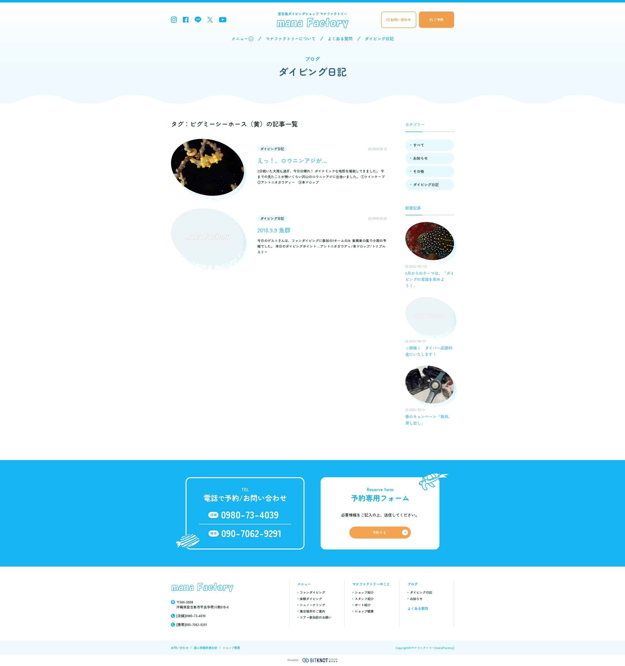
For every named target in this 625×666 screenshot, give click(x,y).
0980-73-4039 (250, 514)
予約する (379, 532)
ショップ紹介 (364, 592)
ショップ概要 (364, 611)
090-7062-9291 (251, 533)
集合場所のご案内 (312, 611)
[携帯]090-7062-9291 (191, 624)
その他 (418, 171)
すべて (418, 145)
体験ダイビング (311, 598)
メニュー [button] (239, 38)
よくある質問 (340, 38)
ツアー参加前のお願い (316, 617)
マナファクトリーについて (290, 38)
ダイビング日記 (379, 38)
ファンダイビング (312, 592)
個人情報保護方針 (205, 647)
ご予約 (438, 19)
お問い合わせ (400, 19)
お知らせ (420, 158)
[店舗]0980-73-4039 (191, 615)
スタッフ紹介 (364, 598)
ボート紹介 (363, 605)
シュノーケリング (312, 605)
